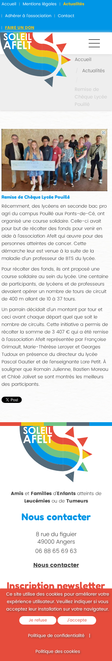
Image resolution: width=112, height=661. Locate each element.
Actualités (73, 4)
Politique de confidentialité (56, 635)
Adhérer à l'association (28, 16)
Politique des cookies (57, 651)
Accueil (9, 4)
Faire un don (19, 28)
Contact (66, 16)
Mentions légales (40, 4)
